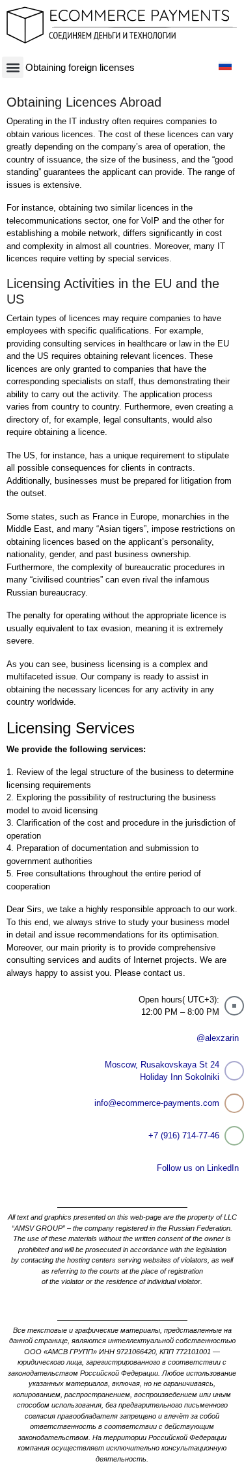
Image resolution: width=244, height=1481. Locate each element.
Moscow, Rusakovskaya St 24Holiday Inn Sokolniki (162, 1071)
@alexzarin (218, 1038)
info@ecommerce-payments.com (156, 1103)
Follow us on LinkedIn (198, 1168)
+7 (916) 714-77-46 (183, 1135)
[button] (12, 67)
